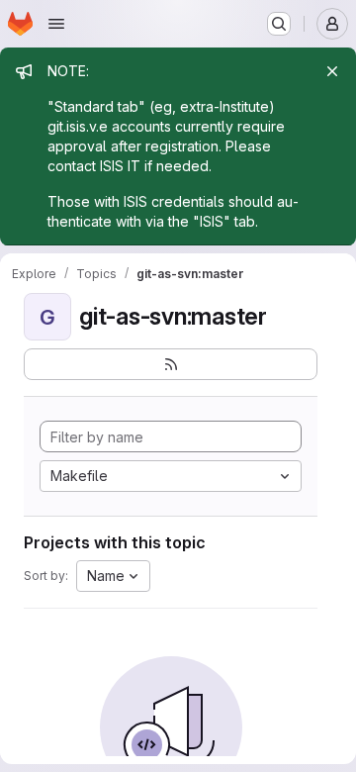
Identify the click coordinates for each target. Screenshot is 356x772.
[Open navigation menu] (56, 24)
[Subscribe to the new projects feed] (170, 364)
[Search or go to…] (279, 24)
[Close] (332, 71)
